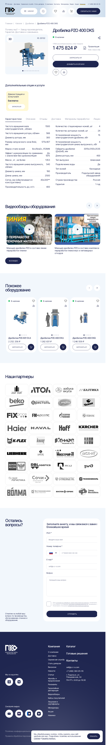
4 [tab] (27, 70)
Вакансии (52, 667)
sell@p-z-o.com (72, 667)
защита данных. (49, 738)
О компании (49, 4)
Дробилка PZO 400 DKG (84, 338)
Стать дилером (39, 4)
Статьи (51, 675)
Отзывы (43, 119)
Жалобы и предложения (54, 679)
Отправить (72, 614)
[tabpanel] (27, 54)
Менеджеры (65, 4)
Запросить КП (17, 347)
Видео (72, 4)
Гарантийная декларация (53, 689)
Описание (30, 119)
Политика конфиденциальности (18, 731)
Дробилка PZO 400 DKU (52, 338)
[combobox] (53, 553)
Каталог (71, 646)
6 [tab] (30, 70)
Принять (93, 736)
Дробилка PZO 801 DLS (19, 338)
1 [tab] (22, 70)
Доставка (17, 4)
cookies (37, 738)
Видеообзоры (54, 694)
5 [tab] (29, 70)
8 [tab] (33, 70)
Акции (77, 4)
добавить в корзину (75, 64)
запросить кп (76, 58)
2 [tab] (24, 70)
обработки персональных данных (78, 606)
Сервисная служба (27, 4)
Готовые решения (76, 653)
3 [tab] (25, 70)
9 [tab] (35, 70)
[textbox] (50, 553)
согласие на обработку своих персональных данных (72, 602)
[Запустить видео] (29, 229)
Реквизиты (52, 684)
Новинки (82, 4)
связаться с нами (88, 11)
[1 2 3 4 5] (21, 303)
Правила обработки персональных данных (23, 736)
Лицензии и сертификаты (53, 703)
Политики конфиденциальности (78, 604)
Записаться (16, 106)
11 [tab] (38, 70)
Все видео (13, 261)
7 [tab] (32, 70)
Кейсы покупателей (56, 698)
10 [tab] (36, 70)
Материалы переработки (77, 119)
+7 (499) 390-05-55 (94, 4)
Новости (51, 671)
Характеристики (13, 119)
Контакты (57, 4)
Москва (9, 4)
